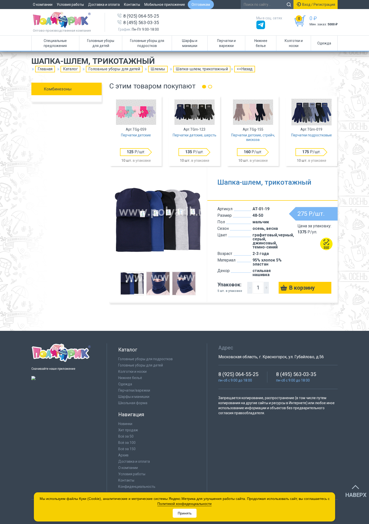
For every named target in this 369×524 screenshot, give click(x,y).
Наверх (355, 495)
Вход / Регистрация (318, 5)
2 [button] (210, 86)
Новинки (125, 424)
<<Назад (245, 69)
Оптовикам (201, 5)
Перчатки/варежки (134, 390)
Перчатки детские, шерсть (194, 135)
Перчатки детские (136, 135)
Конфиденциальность (136, 487)
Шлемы (158, 69)
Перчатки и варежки (226, 43)
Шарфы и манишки (189, 43)
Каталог (70, 69)
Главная (45, 69)
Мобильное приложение (164, 5)
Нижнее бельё (130, 378)
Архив (123, 455)
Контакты (132, 5)
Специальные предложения (55, 43)
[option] (136, 131)
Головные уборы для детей (100, 43)
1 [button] (204, 86)
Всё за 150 (127, 449)
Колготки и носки (294, 43)
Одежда (324, 43)
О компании (42, 5)
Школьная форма (132, 403)
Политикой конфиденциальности (184, 504)
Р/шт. (136, 151)
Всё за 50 (126, 436)
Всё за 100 (127, 443)
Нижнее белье (260, 43)
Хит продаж (128, 430)
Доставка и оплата (104, 5)
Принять (185, 513)
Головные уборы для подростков (147, 43)
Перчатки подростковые (311, 135)
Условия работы (70, 5)
